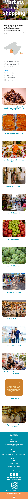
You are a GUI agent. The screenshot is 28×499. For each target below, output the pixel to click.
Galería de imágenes (14, 477)
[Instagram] (17, 474)
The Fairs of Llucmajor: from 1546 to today (14, 372)
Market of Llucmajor (14, 213)
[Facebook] (11, 474)
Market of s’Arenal (14, 292)
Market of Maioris (14, 239)
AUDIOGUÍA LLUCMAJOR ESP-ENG (14, 490)
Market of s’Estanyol (14, 319)
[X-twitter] (14, 474)
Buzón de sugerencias (14, 479)
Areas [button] (6, 59)
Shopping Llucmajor (14, 345)
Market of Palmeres (14, 266)
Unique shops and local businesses (14, 425)
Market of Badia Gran (14, 186)
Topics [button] (6, 70)
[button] (17, 1)
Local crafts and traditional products (14, 160)
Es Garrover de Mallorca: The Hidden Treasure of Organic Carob (14, 108)
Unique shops (14, 398)
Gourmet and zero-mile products (14, 134)
